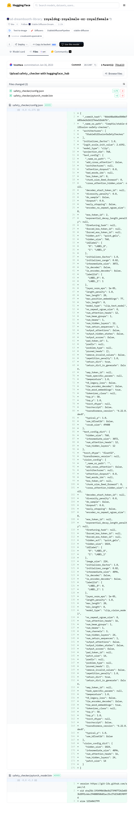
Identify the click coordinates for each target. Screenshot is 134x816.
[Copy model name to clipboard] (110, 19)
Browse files (115, 73)
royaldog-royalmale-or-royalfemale (76, 18)
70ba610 (119, 64)
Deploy (21, 44)
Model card (19, 51)
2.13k (60, 24)
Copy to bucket (45, 44)
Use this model (72, 44)
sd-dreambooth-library (26, 19)
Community (63, 51)
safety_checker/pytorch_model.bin (33, 95)
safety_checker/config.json (29, 90)
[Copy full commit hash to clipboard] (95, 65)
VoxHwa (18, 64)
